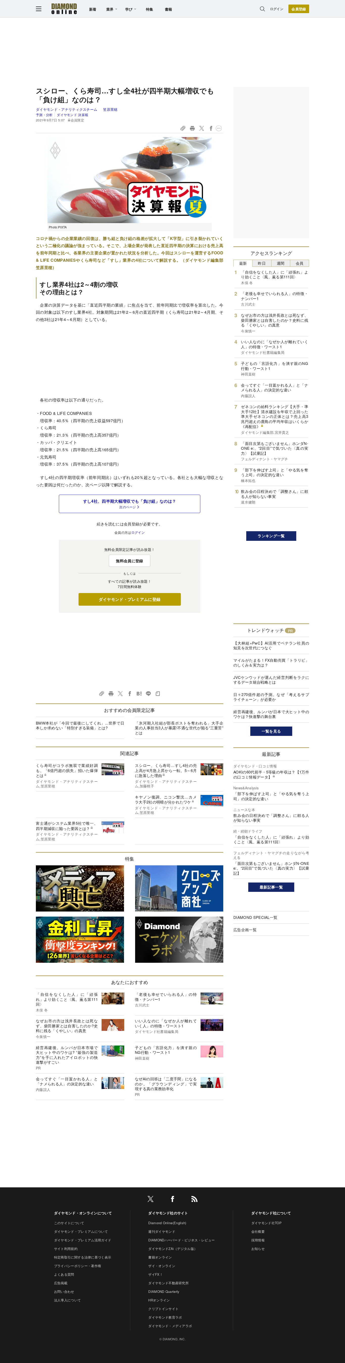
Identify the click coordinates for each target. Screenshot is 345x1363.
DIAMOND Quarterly (163, 1291)
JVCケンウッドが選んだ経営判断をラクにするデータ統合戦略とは (271, 680)
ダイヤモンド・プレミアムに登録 (130, 599)
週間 (281, 263)
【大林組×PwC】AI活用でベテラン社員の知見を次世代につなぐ (271, 645)
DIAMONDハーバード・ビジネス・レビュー (181, 1240)
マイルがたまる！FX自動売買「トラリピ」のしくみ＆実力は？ (271, 662)
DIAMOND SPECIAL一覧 (255, 917)
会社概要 (258, 1231)
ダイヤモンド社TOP (266, 1222)
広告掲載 (60, 1282)
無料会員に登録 (129, 561)
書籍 (168, 9)
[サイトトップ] (64, 8)
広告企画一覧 (245, 929)
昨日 (262, 263)
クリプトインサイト (163, 1308)
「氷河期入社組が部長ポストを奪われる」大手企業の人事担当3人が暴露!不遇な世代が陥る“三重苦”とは (179, 727)
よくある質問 (64, 1274)
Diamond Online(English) (167, 1222)
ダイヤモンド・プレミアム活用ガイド (82, 1240)
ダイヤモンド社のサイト (168, 1212)
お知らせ (258, 1248)
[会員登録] (298, 9)
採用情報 (258, 1240)
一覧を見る (271, 731)
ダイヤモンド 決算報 (72, 114)
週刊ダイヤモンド (161, 1231)
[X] (150, 1200)
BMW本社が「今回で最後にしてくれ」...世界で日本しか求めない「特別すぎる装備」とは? (80, 725)
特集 (149, 9)
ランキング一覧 (271, 536)
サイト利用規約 (66, 1248)
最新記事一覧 (271, 887)
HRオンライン (159, 1300)
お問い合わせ (64, 1291)
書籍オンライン (160, 1257)
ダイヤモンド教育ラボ (165, 1317)
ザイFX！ (155, 1274)
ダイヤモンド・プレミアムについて (81, 1231)
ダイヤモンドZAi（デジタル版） (172, 1248)
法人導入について (67, 1300)
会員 (300, 263)
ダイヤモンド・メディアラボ (170, 1325)
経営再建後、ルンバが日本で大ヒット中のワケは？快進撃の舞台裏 (271, 714)
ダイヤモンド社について (271, 1212)
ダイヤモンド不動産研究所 (168, 1282)
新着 (92, 9)
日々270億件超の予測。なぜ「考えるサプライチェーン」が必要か (271, 697)
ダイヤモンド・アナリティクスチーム (67, 109)
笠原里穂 (110, 109)
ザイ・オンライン (161, 1265)
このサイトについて (69, 1222)
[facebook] (172, 1200)
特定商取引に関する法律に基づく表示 (82, 1257)
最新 (243, 263)
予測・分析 (44, 114)
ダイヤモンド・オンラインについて (83, 1212)
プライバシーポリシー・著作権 (77, 1265)
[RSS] (194, 1200)
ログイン (276, 8)
